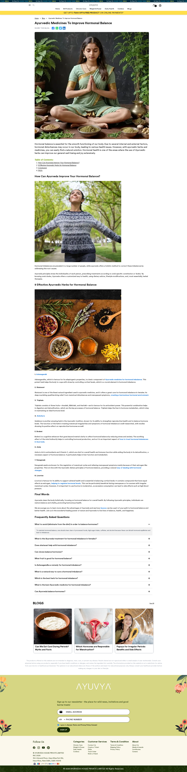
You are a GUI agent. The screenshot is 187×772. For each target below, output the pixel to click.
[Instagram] (38, 747)
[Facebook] (34, 747)
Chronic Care (77, 745)
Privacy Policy (115, 749)
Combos (76, 751)
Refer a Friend (93, 754)
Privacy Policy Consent (89, 725)
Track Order (92, 751)
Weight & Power (78, 747)
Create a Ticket (93, 747)
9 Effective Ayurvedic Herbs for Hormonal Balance (57, 165)
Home (37, 18)
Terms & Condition (116, 745)
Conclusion (42, 168)
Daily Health (77, 749)
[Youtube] (43, 747)
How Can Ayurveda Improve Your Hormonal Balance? (58, 163)
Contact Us (92, 745)
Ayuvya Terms (72, 725)
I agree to (78, 725)
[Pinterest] (48, 747)
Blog (43, 18)
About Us (135, 745)
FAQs (40, 170)
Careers (135, 751)
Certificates (136, 749)
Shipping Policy (115, 747)
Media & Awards (137, 747)
